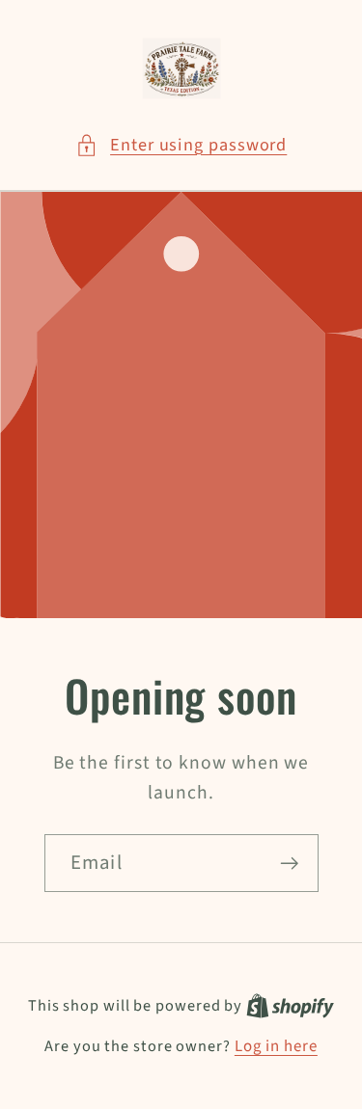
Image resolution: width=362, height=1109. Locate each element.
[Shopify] (290, 1005)
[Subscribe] (289, 862)
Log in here (276, 1047)
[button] (181, 145)
